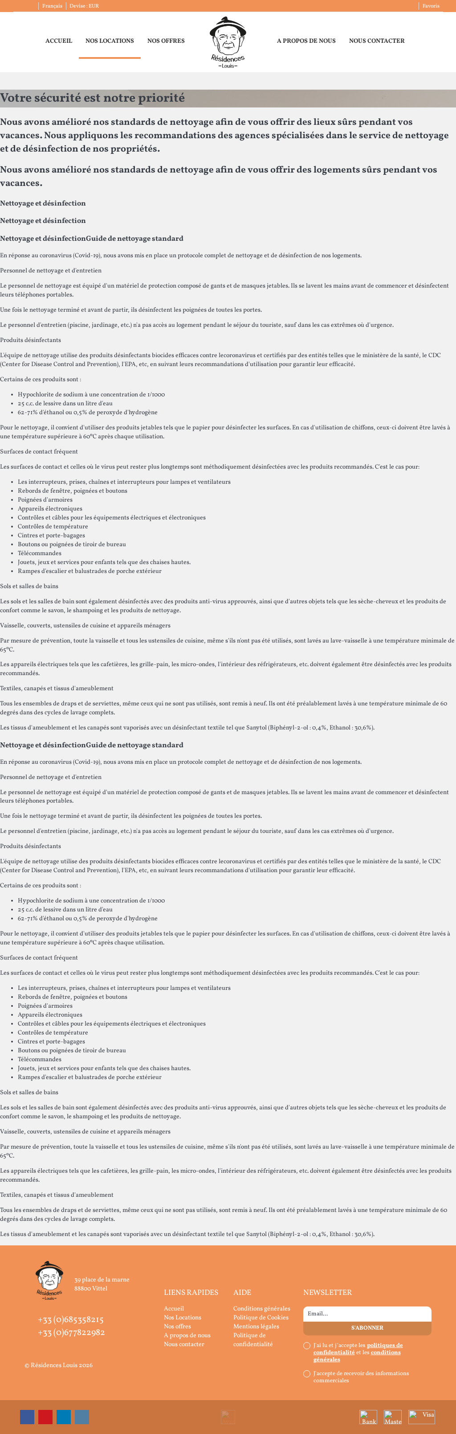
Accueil (58, 41)
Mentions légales (256, 1327)
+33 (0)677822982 (71, 1333)
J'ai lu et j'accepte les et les (358, 1353)
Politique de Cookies (261, 1318)
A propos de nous (306, 41)
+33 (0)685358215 (71, 1320)
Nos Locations (110, 41)
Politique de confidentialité (253, 1340)
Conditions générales (261, 1309)
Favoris (431, 6)
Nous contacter (377, 41)
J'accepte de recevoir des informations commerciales (361, 1377)
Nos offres (166, 41)
